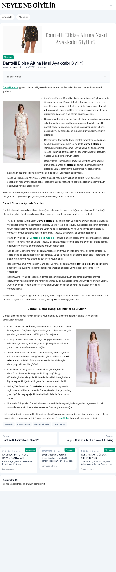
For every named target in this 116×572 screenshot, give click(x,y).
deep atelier (59, 424)
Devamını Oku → (10, 469)
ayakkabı (9, 424)
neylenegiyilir (15, 67)
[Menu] (111, 5)
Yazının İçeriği (14, 76)
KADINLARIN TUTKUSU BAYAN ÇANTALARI (15, 456)
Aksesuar (8, 57)
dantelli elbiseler (42, 424)
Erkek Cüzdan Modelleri (54, 454)
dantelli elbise (23, 424)
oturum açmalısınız (35, 483)
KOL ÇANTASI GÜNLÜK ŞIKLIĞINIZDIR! (94, 456)
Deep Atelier (63, 418)
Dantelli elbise (10, 87)
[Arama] (103, 5)
